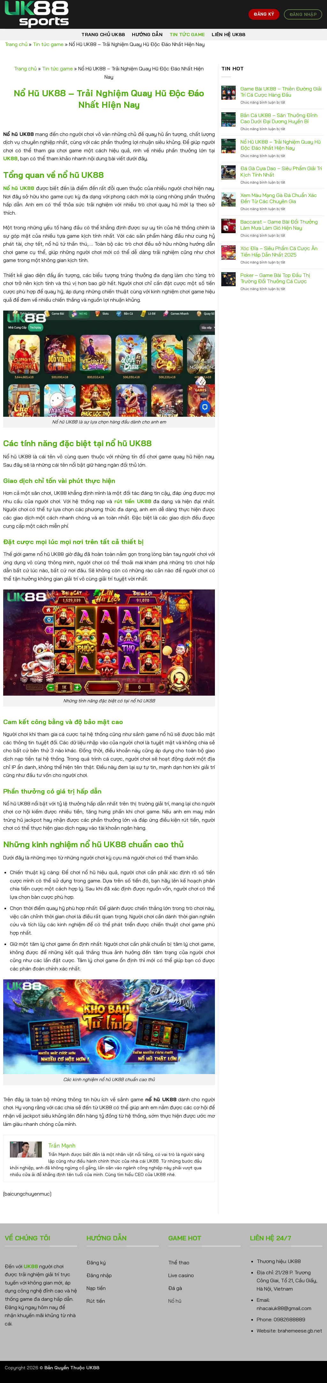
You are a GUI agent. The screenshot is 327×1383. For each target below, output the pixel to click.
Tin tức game (187, 34)
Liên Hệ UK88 (228, 34)
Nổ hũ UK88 (18, 188)
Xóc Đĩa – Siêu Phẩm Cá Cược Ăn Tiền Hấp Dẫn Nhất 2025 (278, 251)
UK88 (10, 158)
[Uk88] (37, 14)
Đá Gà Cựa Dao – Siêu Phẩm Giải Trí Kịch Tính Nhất (281, 171)
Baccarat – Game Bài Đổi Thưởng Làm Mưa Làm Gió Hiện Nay (279, 225)
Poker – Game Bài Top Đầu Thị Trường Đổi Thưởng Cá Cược (275, 278)
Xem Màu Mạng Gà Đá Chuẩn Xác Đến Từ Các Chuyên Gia (278, 198)
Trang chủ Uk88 (103, 34)
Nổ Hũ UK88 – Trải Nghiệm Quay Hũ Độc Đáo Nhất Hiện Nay (280, 145)
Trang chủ (16, 44)
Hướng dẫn (147, 34)
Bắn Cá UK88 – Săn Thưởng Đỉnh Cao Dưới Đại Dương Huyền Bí (278, 118)
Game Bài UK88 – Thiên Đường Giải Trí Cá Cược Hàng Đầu (281, 92)
